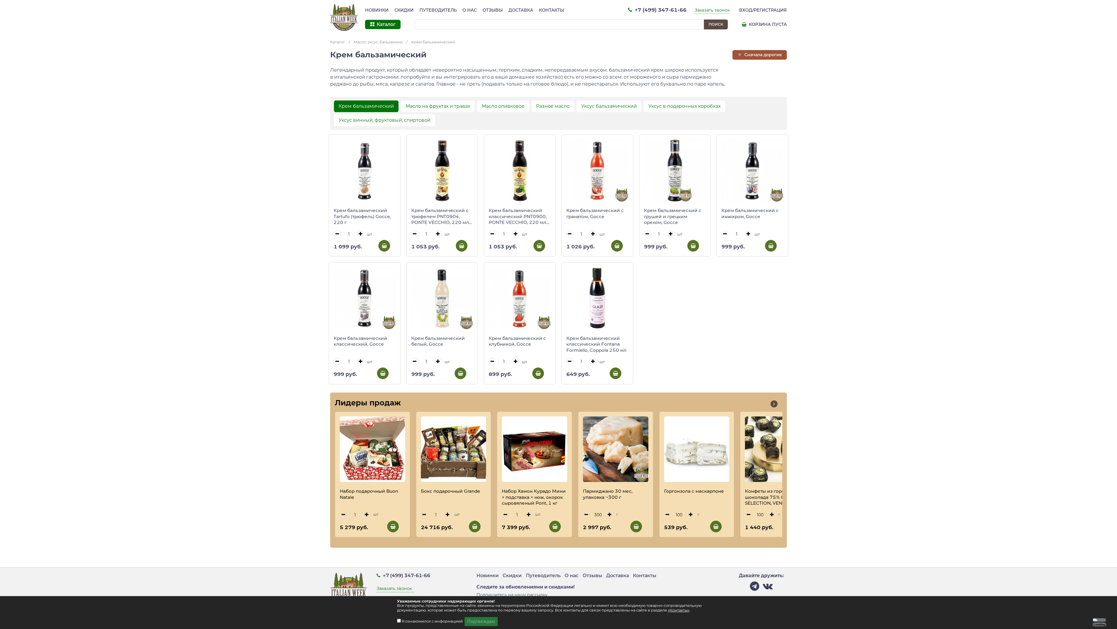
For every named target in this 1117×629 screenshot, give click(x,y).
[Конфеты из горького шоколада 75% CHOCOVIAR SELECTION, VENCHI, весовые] (777, 449)
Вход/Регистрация (763, 10)
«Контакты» (678, 610)
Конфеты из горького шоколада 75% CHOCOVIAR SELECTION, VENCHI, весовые (777, 497)
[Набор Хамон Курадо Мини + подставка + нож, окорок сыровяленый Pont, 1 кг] (534, 449)
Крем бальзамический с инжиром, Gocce (750, 213)
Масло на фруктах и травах (437, 106)
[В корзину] (384, 246)
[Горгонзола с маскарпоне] (697, 449)
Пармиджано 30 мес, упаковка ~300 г (607, 494)
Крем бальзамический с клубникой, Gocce (517, 341)
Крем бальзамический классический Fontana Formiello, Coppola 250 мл (596, 344)
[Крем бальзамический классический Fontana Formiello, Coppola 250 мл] (597, 298)
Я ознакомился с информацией (433, 621)
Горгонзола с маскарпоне (694, 491)
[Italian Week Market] (344, 17)
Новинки (377, 10)
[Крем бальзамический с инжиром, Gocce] (752, 170)
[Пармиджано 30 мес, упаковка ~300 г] (615, 449)
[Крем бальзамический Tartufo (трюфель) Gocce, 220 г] (365, 170)
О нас (470, 10)
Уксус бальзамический (609, 106)
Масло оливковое (503, 106)
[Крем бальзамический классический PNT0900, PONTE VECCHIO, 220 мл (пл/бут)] (520, 170)
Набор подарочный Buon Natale (369, 494)
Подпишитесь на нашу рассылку (511, 595)
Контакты (551, 10)
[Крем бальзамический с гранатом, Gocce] (597, 170)
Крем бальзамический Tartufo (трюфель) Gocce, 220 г (362, 216)
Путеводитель (438, 10)
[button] (774, 403)
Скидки (404, 10)
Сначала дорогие (762, 54)
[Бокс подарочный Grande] (453, 449)
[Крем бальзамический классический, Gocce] (365, 298)
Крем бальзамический (433, 42)
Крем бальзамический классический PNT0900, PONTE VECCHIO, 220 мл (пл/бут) (518, 217)
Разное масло (553, 106)
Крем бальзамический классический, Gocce (360, 341)
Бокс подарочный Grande (450, 491)
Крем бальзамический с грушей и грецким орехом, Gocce (672, 216)
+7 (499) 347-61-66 (659, 10)
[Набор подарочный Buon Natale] (372, 449)
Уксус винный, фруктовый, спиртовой (385, 120)
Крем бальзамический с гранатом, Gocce (595, 213)
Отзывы (493, 10)
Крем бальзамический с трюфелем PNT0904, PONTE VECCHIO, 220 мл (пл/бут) (440, 217)
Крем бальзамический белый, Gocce (438, 341)
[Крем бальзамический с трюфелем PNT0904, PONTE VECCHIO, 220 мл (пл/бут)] (442, 170)
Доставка (520, 10)
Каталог (337, 42)
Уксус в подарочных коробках (684, 106)
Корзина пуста (767, 24)
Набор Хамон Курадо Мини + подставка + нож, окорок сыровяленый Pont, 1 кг (534, 497)
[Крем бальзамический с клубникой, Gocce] (520, 298)
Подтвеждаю (481, 621)
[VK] (768, 588)
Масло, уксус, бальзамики (378, 42)
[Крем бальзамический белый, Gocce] (442, 298)
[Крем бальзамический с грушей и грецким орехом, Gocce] (675, 170)
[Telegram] (754, 588)
